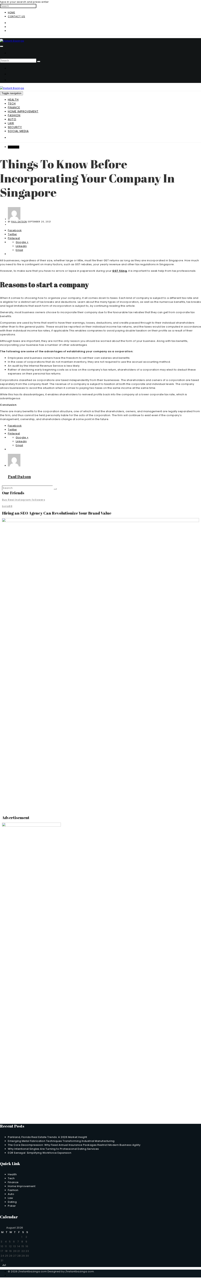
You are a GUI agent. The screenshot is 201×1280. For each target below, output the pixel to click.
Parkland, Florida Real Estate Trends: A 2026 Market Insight (47, 1137)
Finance (14, 107)
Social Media (18, 131)
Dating (12, 1202)
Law (11, 123)
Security (15, 127)
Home (11, 12)
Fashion (14, 115)
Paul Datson (19, 221)
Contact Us (16, 16)
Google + (22, 242)
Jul (3, 1265)
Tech (12, 104)
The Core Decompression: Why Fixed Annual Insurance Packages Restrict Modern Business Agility (74, 1145)
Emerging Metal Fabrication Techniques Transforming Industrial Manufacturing (61, 1141)
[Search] (38, 61)
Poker (12, 1206)
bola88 (7, 506)
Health (13, 100)
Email (19, 250)
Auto (12, 119)
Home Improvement (23, 111)
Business (13, 147)
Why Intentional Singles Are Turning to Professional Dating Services (53, 1149)
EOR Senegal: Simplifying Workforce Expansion (39, 1153)
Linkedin (21, 246)
